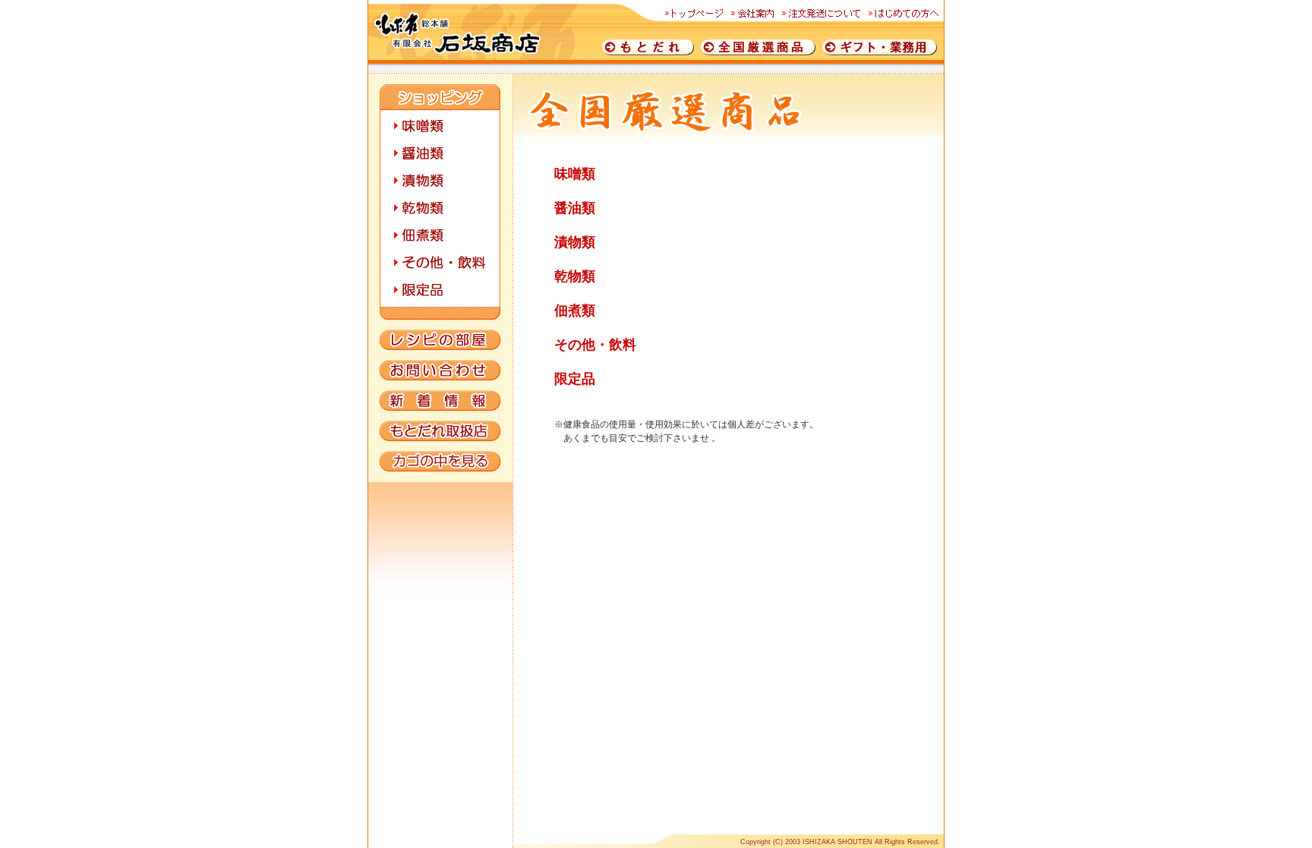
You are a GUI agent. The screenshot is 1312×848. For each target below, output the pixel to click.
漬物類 (574, 242)
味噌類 (574, 173)
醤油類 (574, 208)
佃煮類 (574, 310)
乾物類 (574, 276)
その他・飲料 (595, 344)
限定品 (574, 378)
